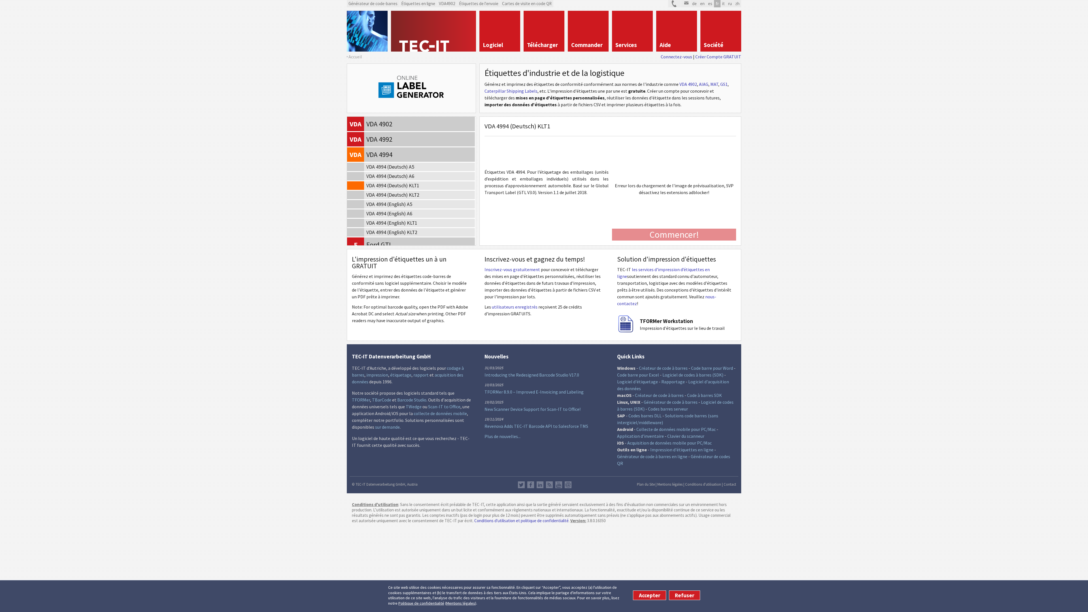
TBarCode (381, 400)
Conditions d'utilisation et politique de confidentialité (521, 520)
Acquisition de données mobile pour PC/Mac (669, 443)
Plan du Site (646, 484)
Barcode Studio (411, 400)
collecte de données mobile (440, 413)
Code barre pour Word (712, 368)
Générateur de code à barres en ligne (652, 456)
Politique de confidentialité (421, 603)
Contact (730, 484)
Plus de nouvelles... (502, 436)
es (710, 3)
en (702, 3)
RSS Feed (549, 484)
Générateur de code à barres (671, 402)
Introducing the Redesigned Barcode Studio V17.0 (531, 375)
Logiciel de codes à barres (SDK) (692, 375)
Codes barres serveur (668, 409)
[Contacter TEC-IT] (674, 3)
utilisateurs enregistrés (514, 307)
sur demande (387, 427)
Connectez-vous (676, 57)
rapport (421, 375)
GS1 (724, 84)
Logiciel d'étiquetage (637, 381)
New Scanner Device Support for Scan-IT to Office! (532, 409)
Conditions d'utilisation (703, 484)
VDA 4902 (688, 84)
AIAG (703, 84)
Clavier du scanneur (685, 436)
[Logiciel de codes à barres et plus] (367, 31)
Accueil (355, 57)
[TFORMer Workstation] (625, 330)
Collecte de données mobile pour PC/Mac (676, 429)
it (723, 3)
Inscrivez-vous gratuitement (512, 269)
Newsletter (568, 484)
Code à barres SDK (704, 395)
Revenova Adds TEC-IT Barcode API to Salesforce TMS (536, 426)
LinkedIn (540, 484)
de (694, 3)
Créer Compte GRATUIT (718, 57)
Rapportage (673, 381)
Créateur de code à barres (663, 368)
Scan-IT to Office (444, 406)
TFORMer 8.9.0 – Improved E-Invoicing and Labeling (534, 392)
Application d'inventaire (640, 436)
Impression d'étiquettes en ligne (681, 449)
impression (377, 375)
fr (717, 3)
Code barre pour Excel (638, 375)
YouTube (558, 484)
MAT (714, 84)
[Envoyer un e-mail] (685, 3)
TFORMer (361, 400)
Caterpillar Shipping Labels (510, 91)
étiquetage (400, 375)
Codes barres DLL (645, 415)
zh (737, 3)
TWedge (414, 406)
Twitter (521, 484)
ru (730, 3)
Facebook (530, 484)
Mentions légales (460, 603)
